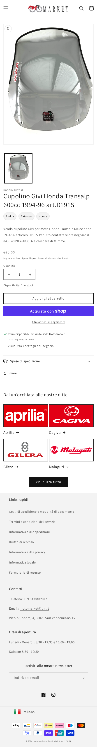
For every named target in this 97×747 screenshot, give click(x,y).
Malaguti (56, 466)
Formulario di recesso (25, 572)
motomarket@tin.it (34, 608)
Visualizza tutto (48, 482)
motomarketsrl (41, 741)
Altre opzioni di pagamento (48, 322)
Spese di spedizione (32, 258)
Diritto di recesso (21, 542)
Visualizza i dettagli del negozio (31, 346)
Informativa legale (22, 562)
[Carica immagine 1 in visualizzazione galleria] (18, 168)
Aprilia (10, 216)
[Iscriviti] (83, 678)
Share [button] (13, 373)
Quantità (9, 266)
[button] (6, 8)
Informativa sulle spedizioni (29, 532)
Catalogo (26, 216)
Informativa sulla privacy (27, 552)
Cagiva (55, 432)
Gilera (8, 466)
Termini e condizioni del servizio (32, 522)
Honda (43, 216)
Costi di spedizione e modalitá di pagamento (41, 512)
